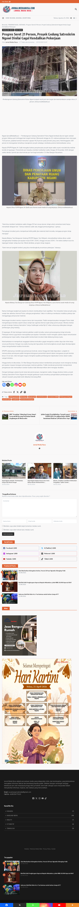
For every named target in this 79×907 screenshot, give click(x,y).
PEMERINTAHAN (13, 25)
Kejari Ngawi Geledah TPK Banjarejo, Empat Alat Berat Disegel (12, 481)
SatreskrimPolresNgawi (27, 399)
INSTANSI (22, 25)
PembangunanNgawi (66, 397)
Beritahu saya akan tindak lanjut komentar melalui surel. (22, 526)
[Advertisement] (39, 119)
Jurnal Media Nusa (12, 42)
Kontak (53, 849)
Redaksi (26, 849)
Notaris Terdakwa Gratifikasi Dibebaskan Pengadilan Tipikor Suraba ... (65, 481)
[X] (8, 385)
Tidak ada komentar (27, 42)
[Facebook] (4, 385)
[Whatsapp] (12, 385)
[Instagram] (16, 385)
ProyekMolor (15, 399)
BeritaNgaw (23, 397)
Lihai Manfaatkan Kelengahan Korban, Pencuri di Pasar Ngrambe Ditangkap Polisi (42, 571)
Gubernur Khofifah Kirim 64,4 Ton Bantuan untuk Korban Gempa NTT (39, 594)
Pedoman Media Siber (36, 849)
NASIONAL (19, 18)
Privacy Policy (47, 849)
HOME (7, 18)
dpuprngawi (32, 397)
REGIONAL (13, 18)
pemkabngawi (6, 399)
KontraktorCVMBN (53, 397)
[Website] (39, 448)
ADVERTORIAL (26, 18)
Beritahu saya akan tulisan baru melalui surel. (19, 530)
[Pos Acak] (71, 18)
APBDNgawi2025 (14, 397)
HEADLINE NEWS (8, 30)
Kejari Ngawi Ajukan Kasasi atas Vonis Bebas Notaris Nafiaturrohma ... (38, 481)
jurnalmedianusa (41, 397)
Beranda (4, 25)
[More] (24, 385)
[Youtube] (20, 385)
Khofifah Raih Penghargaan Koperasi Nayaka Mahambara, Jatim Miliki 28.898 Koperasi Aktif (45, 582)
